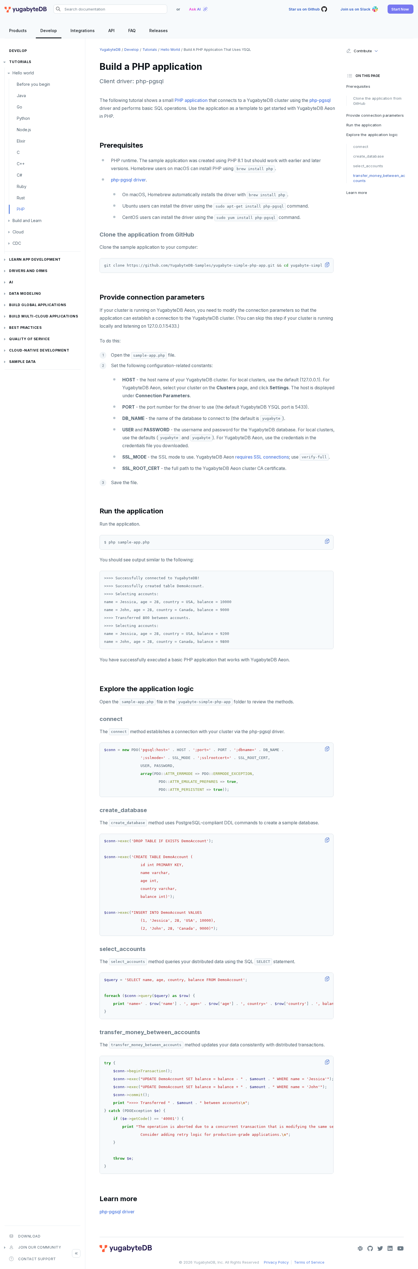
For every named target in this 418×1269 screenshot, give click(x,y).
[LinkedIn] (390, 1249)
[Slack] (360, 1249)
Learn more (356, 192)
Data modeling (25, 293)
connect (360, 146)
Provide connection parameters (375, 115)
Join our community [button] (39, 1247)
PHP (21, 209)
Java (21, 95)
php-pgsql (320, 100)
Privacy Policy (276, 1262)
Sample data (22, 361)
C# (19, 175)
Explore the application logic (372, 134)
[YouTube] (400, 1249)
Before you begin (33, 84)
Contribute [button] (363, 51)
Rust (21, 197)
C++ (21, 163)
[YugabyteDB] (26, 9)
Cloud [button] (18, 231)
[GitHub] (370, 1249)
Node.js (24, 129)
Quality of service (29, 339)
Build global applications (37, 305)
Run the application (363, 125)
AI (11, 282)
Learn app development (35, 259)
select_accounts (368, 166)
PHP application (191, 100)
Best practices (25, 327)
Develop (18, 51)
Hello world (23, 72)
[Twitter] (380, 1249)
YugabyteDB (110, 49)
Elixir (21, 141)
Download (29, 1236)
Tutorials (20, 62)
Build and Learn (27, 220)
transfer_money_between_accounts (379, 178)
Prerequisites (358, 86)
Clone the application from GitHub (377, 101)
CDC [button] (17, 243)
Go (19, 106)
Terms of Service (309, 1262)
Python (23, 118)
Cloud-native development (39, 350)
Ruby (21, 186)
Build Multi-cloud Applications (43, 316)
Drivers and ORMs (28, 271)
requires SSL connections (262, 457)
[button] (400, 9)
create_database (368, 156)
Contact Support (37, 1259)
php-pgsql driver (128, 180)
